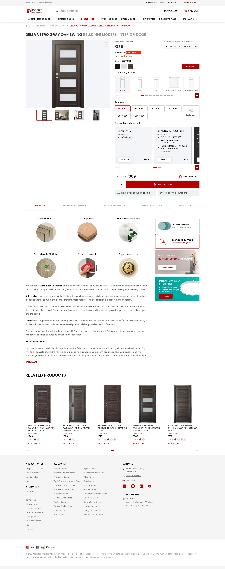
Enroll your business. (124, 56)
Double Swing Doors (63, 498)
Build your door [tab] (191, 46)
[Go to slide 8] (168, 95)
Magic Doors (89, 477)
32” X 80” (156, 108)
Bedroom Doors (91, 498)
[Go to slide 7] (165, 95)
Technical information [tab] (75, 205)
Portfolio (172, 3)
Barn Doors (59, 514)
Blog (27, 525)
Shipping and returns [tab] (114, 205)
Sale (27, 481)
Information (188, 19)
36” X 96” (139, 115)
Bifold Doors (59, 510)
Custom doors (129, 19)
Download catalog (155, 3)
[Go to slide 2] (62, 115)
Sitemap (29, 529)
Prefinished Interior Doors (95, 493)
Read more (31, 362)
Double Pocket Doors (63, 506)
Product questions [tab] (152, 205)
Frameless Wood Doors (64, 485)
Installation (30, 3)
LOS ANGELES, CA (189, 3)
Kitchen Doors (90, 506)
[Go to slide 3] (79, 115)
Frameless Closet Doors (64, 489)
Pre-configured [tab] (172, 46)
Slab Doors (89, 481)
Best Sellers (90, 19)
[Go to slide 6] (161, 95)
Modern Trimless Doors (64, 472)
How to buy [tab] (185, 205)
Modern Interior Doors (39, 19)
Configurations (32, 516)
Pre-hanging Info (33, 520)
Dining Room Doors (92, 502)
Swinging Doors (57, 26)
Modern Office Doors (93, 514)
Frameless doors (108, 19)
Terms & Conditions (35, 512)
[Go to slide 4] (96, 115)
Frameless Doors (61, 477)
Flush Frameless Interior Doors (67, 481)
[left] (117, 95)
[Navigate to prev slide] (29, 74)
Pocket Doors (60, 502)
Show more (166, 152)
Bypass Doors (90, 468)
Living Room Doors (92, 510)
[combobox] (105, 11)
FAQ (27, 495)
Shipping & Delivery (34, 468)
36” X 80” (122, 115)
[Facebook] (125, 486)
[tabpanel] (87, 290)
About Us (30, 491)
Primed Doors (90, 489)
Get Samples (149, 19)
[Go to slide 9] (172, 95)
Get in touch (131, 480)
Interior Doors (38, 26)
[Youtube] (150, 486)
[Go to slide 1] (44, 115)
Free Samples (32, 477)
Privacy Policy (32, 504)
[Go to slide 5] (157, 95)
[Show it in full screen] (68, 74)
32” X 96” (173, 108)
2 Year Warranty (45, 3)
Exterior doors (66, 19)
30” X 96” (139, 108)
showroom (181, 193)
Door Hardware (167, 19)
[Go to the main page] (35, 11)
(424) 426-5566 (170, 11)
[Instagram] (133, 486)
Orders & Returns (33, 508)
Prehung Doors (90, 485)
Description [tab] (40, 205)
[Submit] (57, 11)
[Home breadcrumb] (26, 26)
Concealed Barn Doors (94, 472)
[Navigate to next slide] (106, 74)
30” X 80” (122, 108)
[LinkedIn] (141, 486)
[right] (197, 95)
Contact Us (31, 500)
